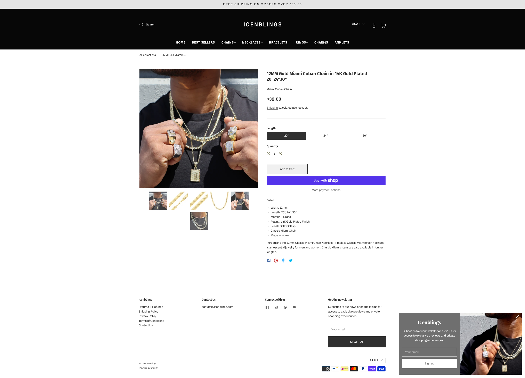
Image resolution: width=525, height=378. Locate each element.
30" (365, 135)
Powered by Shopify (148, 368)
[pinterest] (285, 307)
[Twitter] (290, 261)
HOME (180, 42)
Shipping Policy (148, 311)
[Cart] (383, 25)
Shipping (272, 107)
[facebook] (267, 307)
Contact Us (146, 325)
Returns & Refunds (151, 306)
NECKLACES (251, 42)
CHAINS (227, 42)
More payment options (326, 190)
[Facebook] (268, 261)
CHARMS (321, 42)
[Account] (374, 25)
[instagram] (276, 307)
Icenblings (151, 363)
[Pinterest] (276, 261)
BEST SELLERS (203, 42)
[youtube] (294, 307)
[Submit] (168, 24)
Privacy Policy (147, 316)
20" (286, 135)
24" (325, 135)
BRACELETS (278, 42)
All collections (147, 55)
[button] (151, 129)
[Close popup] (517, 317)
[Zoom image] (199, 129)
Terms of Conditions (151, 320)
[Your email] (357, 329)
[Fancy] (283, 261)
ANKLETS (342, 42)
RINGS (301, 42)
